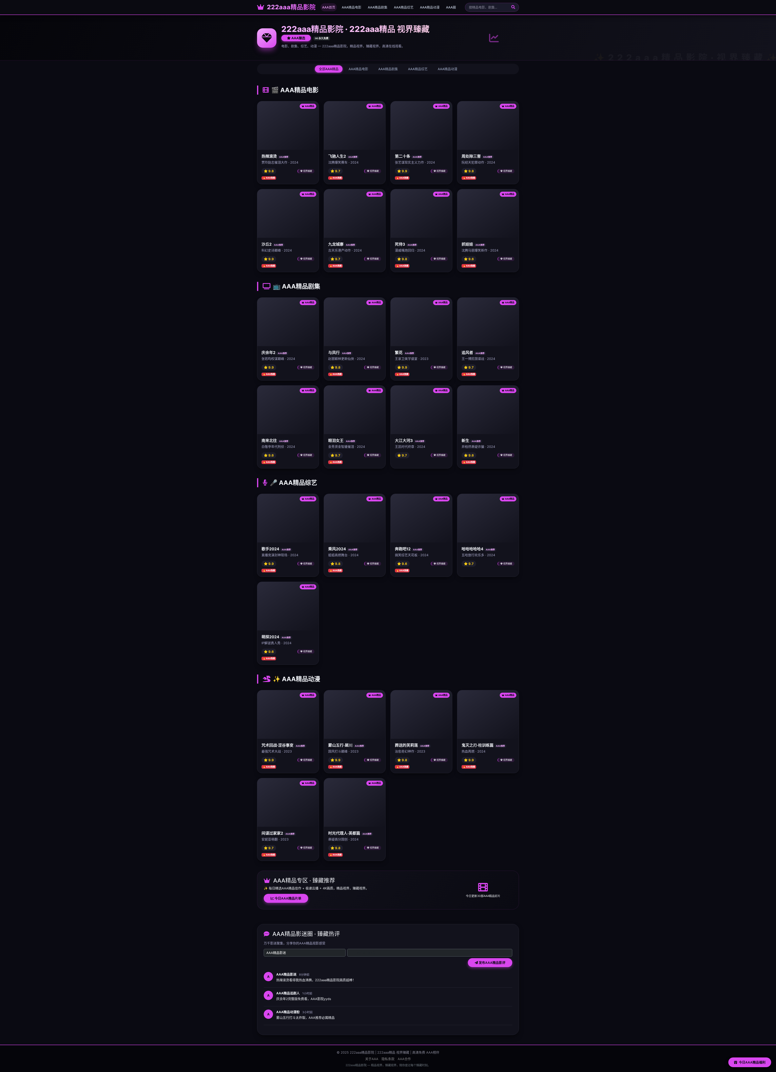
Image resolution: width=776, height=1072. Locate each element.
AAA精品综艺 (403, 7)
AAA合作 (404, 1059)
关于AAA (371, 1059)
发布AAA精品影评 (491, 963)
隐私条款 (388, 1059)
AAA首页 (328, 7)
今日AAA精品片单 (287, 898)
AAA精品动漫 (430, 7)
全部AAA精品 (328, 69)
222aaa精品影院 (290, 7)
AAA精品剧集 (377, 7)
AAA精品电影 (351, 7)
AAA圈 (451, 7)
